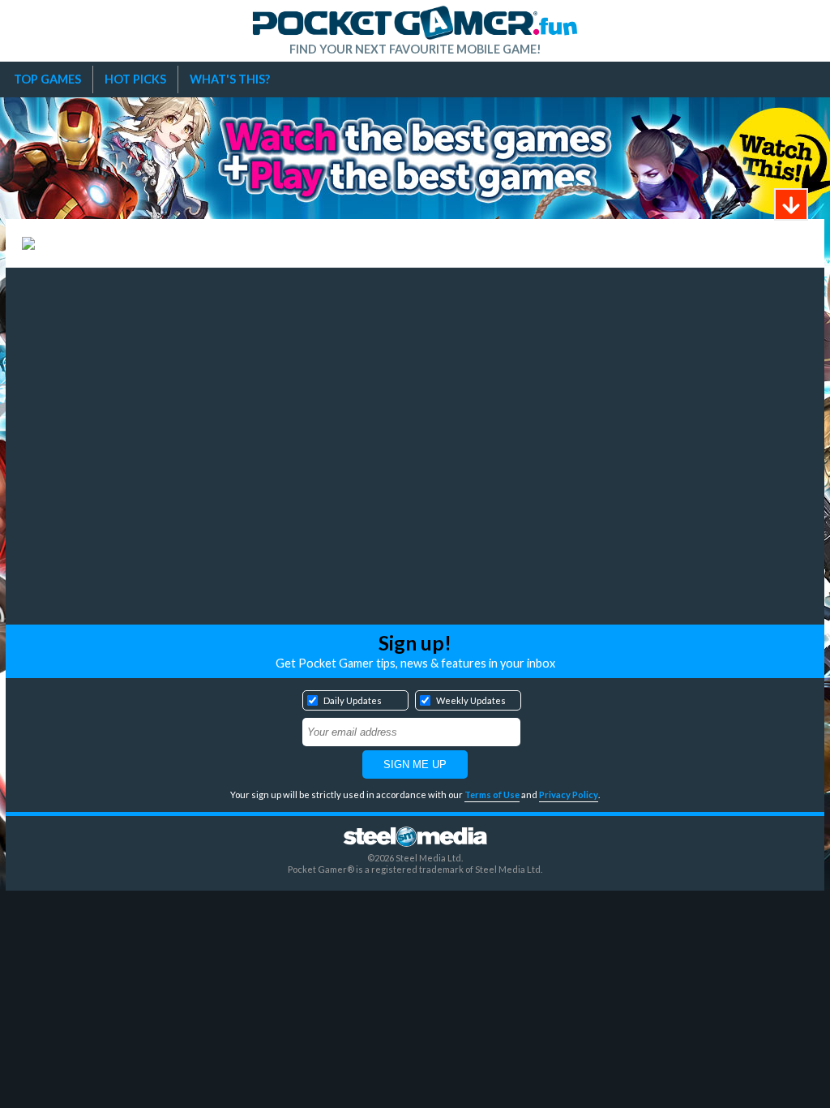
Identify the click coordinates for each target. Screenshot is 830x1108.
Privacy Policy (568, 794)
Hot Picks (135, 79)
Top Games (47, 79)
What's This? (230, 79)
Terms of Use (492, 794)
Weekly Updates (471, 700)
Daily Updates (352, 700)
